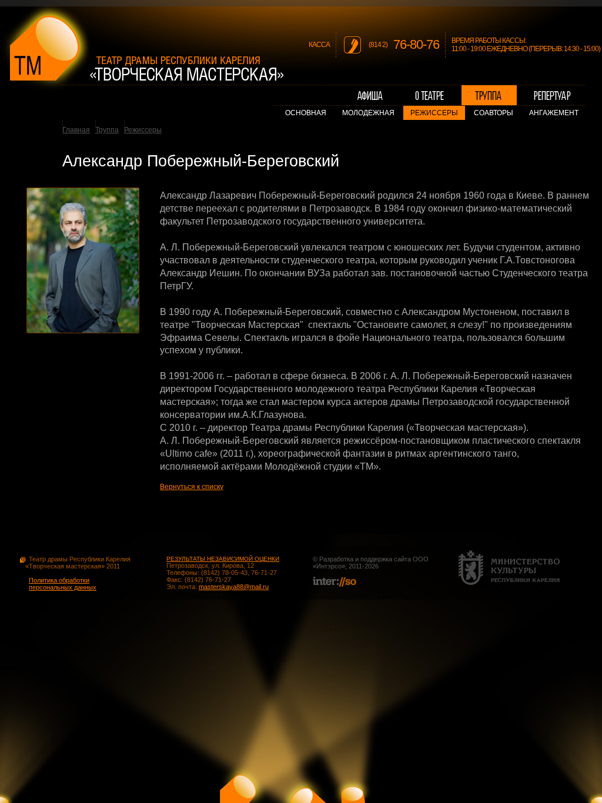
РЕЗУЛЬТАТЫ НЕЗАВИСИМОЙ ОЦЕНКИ (222, 559)
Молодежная (368, 113)
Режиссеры (434, 113)
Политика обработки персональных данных (62, 584)
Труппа (107, 130)
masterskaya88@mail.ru (234, 586)
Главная (76, 130)
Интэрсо (329, 566)
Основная (305, 113)
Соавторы (493, 113)
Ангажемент (553, 113)
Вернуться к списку (191, 487)
